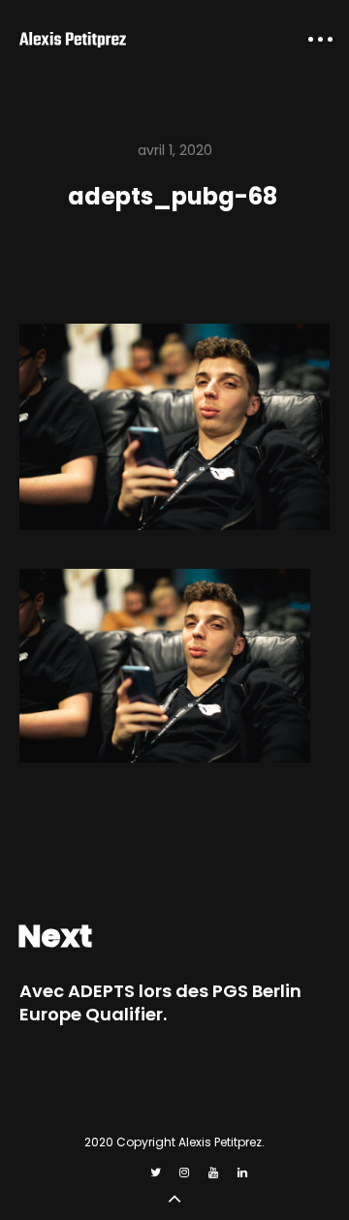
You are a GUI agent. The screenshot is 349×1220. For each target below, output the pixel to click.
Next (54, 935)
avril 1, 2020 (175, 150)
